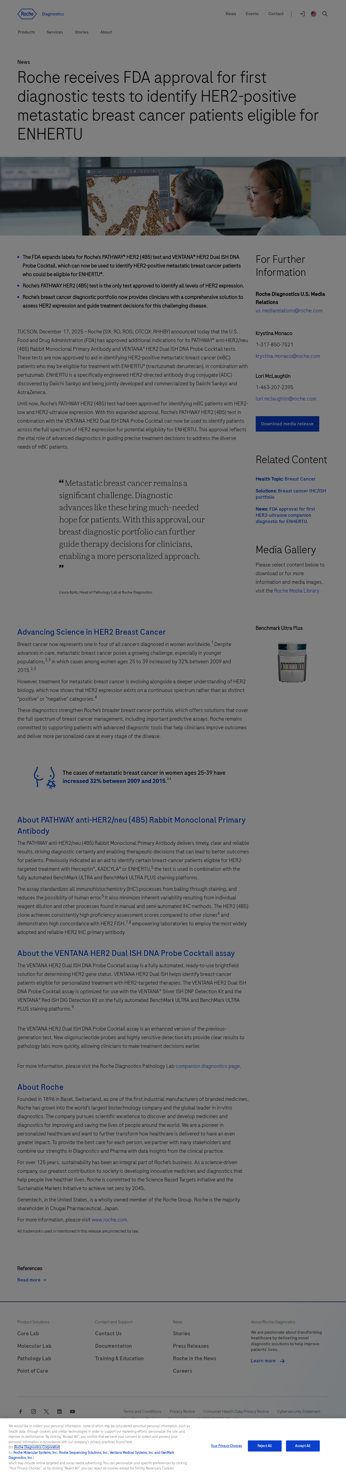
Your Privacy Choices (226, 1445)
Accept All (302, 1445)
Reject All (265, 1445)
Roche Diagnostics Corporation (37, 1447)
